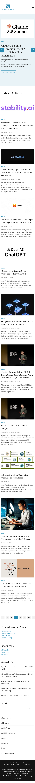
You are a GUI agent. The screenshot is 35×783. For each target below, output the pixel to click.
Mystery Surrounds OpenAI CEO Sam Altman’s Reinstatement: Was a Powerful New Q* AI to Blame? (17, 375)
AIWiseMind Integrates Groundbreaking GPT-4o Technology (16, 690)
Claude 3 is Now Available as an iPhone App (16, 696)
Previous (2, 617)
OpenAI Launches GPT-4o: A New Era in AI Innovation (15, 682)
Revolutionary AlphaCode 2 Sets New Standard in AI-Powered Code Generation (17, 172)
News (3, 41)
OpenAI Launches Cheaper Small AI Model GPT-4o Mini (17, 668)
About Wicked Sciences (17, 762)
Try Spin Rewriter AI (8, 633)
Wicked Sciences (10, 769)
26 (29, 617)
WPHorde (4, 654)
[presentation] (2, 50)
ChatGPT (4, 738)
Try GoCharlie (6, 631)
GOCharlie (4, 743)
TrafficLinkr (5, 652)
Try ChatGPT (5, 635)
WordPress (17, 778)
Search (4, 703)
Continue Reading (8, 72)
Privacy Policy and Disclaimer (13, 764)
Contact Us (27, 764)
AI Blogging (5, 723)
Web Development (7, 753)
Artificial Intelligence (8, 733)
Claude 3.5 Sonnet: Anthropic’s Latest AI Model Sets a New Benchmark (13, 50)
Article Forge (5, 728)
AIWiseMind (5, 650)
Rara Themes (21, 776)
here (26, 773)
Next (33, 617)
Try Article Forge (7, 638)
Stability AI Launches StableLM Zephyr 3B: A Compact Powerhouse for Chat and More (17, 126)
